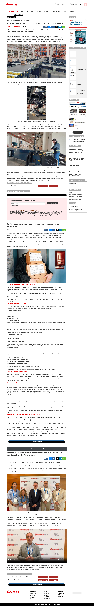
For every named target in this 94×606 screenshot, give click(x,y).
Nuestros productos (46, 596)
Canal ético (46, 593)
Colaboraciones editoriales (61, 600)
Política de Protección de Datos (31, 210)
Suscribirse (78, 132)
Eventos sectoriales (73, 211)
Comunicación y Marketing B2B (76, 209)
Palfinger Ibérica (79, 85)
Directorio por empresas (75, 199)
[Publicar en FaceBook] (53, 27)
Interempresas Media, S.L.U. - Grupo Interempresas (49, 604)
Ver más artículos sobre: (16, 449)
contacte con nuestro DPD (46, 214)
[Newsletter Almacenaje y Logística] (78, 114)
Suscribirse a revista (33, 598)
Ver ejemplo (33, 201)
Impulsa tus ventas (73, 207)
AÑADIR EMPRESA (77, 593)
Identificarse (33, 591)
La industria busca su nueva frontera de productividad (42, 449)
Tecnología (45, 11)
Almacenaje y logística (13, 11)
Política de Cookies (60, 597)
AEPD (34, 215)
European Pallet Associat (81, 70)
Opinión (31, 11)
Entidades (64, 11)
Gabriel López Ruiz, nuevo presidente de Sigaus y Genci (76, 166)
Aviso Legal (22, 210)
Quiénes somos (47, 598)
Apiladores (80, 93)
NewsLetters (33, 595)
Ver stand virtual (53, 186)
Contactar (46, 591)
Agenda (58, 11)
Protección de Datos (61, 594)
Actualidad (24, 11)
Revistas (71, 11)
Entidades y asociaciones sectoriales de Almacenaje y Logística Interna (76, 196)
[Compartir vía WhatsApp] (63, 27)
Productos (38, 11)
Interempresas (41, 517)
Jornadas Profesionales (74, 206)
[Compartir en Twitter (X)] (56, 27)
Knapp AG (79, 77)
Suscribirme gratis (52, 203)
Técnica (52, 11)
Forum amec (11, 462)
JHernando (57, 30)
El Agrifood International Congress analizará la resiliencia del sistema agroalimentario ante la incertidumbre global (77, 173)
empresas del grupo (36, 213)
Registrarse (33, 593)
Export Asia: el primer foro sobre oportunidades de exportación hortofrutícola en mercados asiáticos (77, 159)
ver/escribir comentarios (37, 441)
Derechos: (52, 213)
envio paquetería (42, 344)
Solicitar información (43, 186)
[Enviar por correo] (49, 27)
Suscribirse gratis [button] (76, 4)
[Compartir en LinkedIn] (60, 27)
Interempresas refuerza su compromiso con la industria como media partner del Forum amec (77, 151)
